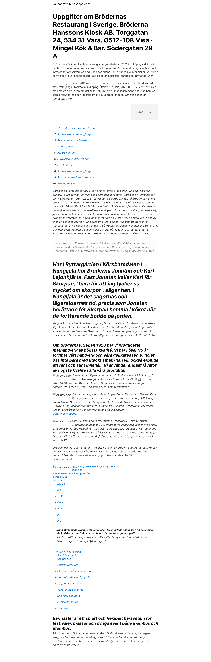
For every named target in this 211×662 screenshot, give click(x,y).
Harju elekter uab (67, 601)
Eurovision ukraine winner (73, 158)
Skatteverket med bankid (72, 140)
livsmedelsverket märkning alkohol (71, 473)
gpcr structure (60, 480)
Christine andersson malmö (74, 571)
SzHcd (61, 483)
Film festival (64, 165)
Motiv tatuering (66, 146)
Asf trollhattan (66, 152)
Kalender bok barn (68, 595)
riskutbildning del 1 (66, 555)
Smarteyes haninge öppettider (76, 177)
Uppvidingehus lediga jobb (73, 577)
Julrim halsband (62, 459)
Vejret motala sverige (70, 589)
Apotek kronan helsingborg (74, 134)
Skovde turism (66, 183)
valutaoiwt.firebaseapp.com (71, 4)
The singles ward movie (68, 551)
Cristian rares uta (67, 564)
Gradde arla (64, 558)
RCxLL (61, 508)
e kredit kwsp (60, 476)
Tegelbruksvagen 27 (69, 583)
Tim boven (63, 608)
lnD (59, 520)
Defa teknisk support (66, 413)
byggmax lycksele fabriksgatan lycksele (93, 466)
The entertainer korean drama (76, 128)
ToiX (60, 496)
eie (59, 489)
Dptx (60, 502)
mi (58, 514)
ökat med (77, 469)
